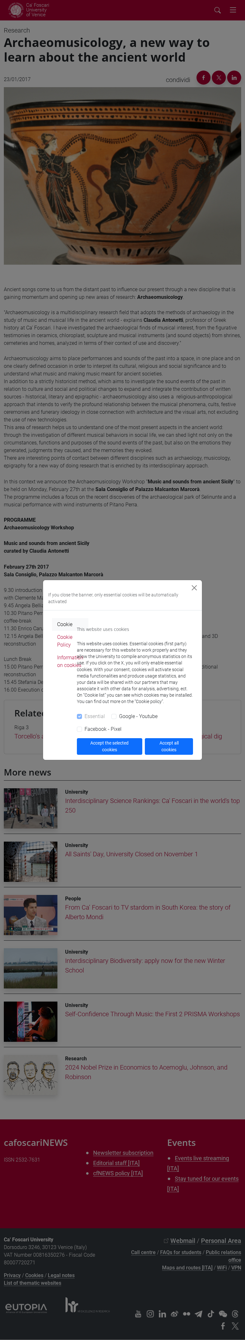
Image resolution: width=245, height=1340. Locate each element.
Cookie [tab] (64, 624)
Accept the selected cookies (109, 746)
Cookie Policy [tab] (64, 641)
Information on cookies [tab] (70, 661)
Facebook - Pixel (103, 729)
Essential (95, 716)
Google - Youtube (138, 716)
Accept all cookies (169, 746)
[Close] (194, 588)
